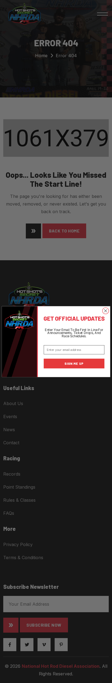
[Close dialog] (105, 311)
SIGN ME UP (74, 363)
